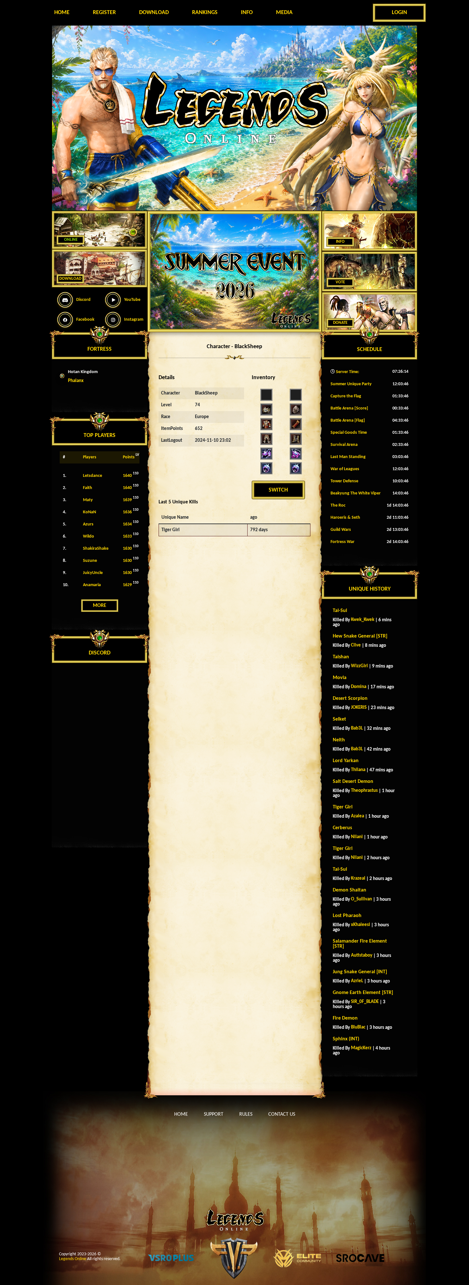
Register (104, 13)
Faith (87, 488)
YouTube (132, 299)
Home (62, 13)
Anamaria (92, 585)
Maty (88, 500)
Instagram (133, 319)
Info (247, 13)
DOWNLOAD (70, 279)
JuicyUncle (93, 572)
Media (284, 13)
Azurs (88, 524)
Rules (245, 1114)
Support (213, 1114)
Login (399, 13)
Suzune (90, 560)
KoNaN (89, 512)
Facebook (85, 319)
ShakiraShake (95, 548)
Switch (278, 490)
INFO (340, 242)
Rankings (205, 13)
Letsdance (92, 475)
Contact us (281, 1114)
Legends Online (72, 1259)
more (99, 605)
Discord (83, 299)
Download (154, 13)
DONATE (340, 323)
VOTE (340, 282)
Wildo (88, 536)
